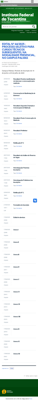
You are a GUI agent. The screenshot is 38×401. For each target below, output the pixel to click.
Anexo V (16, 279)
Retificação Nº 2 (18, 143)
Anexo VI (16, 292)
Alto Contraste (19, 8)
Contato (27, 30)
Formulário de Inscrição (21, 205)
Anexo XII (16, 354)
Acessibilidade (10, 8)
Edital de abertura (19, 217)
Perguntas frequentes (17, 30)
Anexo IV (16, 267)
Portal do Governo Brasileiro (9, 5)
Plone (30, 399)
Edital (12, 368)
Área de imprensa (31, 32)
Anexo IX (16, 329)
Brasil (6, 1)
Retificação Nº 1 (18, 192)
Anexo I (15, 230)
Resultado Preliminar (20, 130)
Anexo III (16, 254)
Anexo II (16, 242)
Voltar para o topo (31, 376)
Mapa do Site (28, 8)
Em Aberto (19, 86)
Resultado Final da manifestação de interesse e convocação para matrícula (24, 81)
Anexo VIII (16, 316)
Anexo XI (16, 341)
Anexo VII (16, 304)
